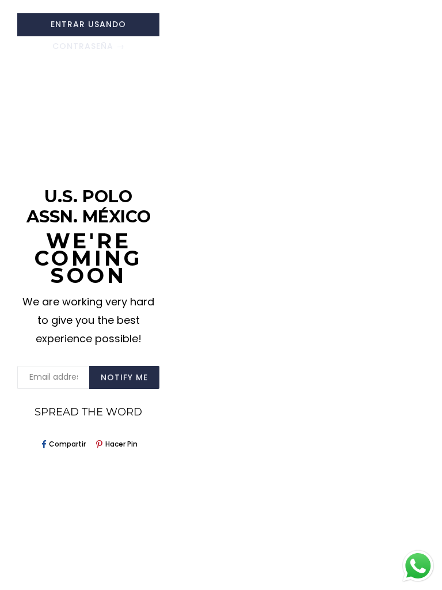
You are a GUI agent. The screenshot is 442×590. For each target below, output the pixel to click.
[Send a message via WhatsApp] (418, 566)
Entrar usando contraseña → (88, 27)
